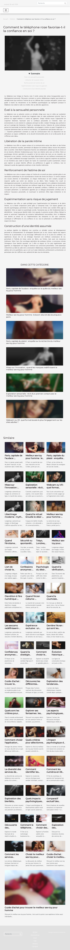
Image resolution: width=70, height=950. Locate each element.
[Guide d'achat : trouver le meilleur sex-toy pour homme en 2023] (14, 673)
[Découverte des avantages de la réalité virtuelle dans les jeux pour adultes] (11, 818)
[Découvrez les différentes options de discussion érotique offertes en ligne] (35, 673)
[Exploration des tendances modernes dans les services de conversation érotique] (58, 818)
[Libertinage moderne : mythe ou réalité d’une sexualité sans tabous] (14, 506)
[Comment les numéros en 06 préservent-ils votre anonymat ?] (56, 761)
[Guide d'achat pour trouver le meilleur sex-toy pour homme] (35, 887)
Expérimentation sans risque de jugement (34, 86)
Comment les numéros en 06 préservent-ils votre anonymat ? (56, 773)
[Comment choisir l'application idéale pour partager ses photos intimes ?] (14, 731)
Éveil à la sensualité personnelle (34, 77)
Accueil (5, 19)
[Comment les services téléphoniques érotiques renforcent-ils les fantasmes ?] (14, 846)
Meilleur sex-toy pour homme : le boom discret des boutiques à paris (33, 316)
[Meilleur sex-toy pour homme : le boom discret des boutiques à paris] (34, 304)
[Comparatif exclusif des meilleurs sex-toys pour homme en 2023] (56, 790)
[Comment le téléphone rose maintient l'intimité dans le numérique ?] (27, 818)
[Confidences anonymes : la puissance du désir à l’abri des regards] (11, 645)
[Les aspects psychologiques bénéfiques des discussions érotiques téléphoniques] (56, 702)
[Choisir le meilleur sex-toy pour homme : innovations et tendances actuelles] (35, 846)
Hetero (35, 944)
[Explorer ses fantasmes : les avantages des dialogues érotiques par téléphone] (35, 702)
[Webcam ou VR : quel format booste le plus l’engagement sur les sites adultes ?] (34, 409)
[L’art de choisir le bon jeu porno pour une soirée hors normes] (11, 560)
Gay (35, 941)
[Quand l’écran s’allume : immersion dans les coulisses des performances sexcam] (35, 588)
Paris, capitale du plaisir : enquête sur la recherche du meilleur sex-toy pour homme (33, 342)
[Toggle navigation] (5, 10)
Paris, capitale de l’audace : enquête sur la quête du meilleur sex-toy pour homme (34, 289)
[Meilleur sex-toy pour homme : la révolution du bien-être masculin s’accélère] (58, 534)
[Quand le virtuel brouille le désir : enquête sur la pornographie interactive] (35, 506)
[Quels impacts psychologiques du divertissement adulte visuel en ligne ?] (35, 790)
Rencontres (35, 935)
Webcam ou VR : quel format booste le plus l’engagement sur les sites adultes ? (34, 421)
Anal (35, 938)
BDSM (35, 932)
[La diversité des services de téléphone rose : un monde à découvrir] (14, 761)
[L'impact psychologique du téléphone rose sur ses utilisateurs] (56, 731)
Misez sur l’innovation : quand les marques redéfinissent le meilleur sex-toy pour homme (31, 368)
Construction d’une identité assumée (34, 89)
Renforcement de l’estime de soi (34, 83)
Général (12, 19)
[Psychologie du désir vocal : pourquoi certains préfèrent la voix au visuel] (43, 560)
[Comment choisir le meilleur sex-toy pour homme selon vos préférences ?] (43, 645)
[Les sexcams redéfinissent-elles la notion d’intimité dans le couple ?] (14, 617)
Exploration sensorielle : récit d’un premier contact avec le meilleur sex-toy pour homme (31, 395)
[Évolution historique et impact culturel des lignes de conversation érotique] (58, 645)
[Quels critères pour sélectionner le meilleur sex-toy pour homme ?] (35, 731)
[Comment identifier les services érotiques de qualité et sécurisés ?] (35, 761)
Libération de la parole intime (34, 80)
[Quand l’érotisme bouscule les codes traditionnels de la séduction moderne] (11, 534)
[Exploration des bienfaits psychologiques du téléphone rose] (14, 790)
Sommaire (35, 73)
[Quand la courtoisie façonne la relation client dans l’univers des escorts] (56, 588)
